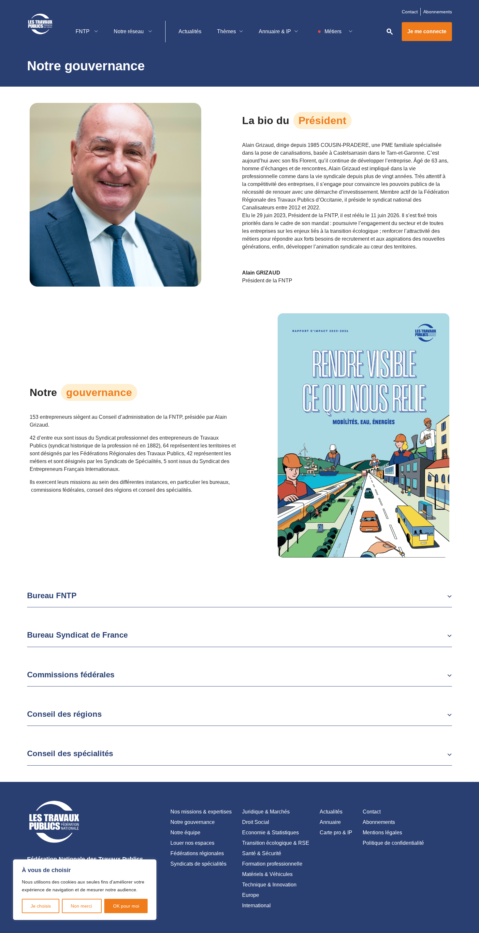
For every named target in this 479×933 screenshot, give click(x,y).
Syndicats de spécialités (198, 864)
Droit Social (255, 822)
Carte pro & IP (336, 832)
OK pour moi (126, 906)
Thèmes (226, 31)
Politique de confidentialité (393, 843)
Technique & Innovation (269, 884)
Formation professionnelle (272, 864)
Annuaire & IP (275, 31)
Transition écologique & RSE (275, 843)
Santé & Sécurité (261, 853)
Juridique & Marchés (266, 811)
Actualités (190, 31)
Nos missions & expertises (201, 811)
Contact (410, 11)
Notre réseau (129, 31)
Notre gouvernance (192, 822)
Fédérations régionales (197, 853)
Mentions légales (382, 832)
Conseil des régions (64, 714)
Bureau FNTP (52, 595)
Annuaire (330, 822)
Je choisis (41, 906)
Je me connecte (426, 31)
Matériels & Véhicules (267, 874)
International (256, 905)
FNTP (83, 31)
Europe (250, 895)
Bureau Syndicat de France (77, 634)
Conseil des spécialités (70, 753)
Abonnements (437, 11)
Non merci (82, 906)
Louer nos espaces (192, 843)
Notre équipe (185, 832)
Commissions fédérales (70, 674)
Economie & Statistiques (270, 832)
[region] (84, 889)
